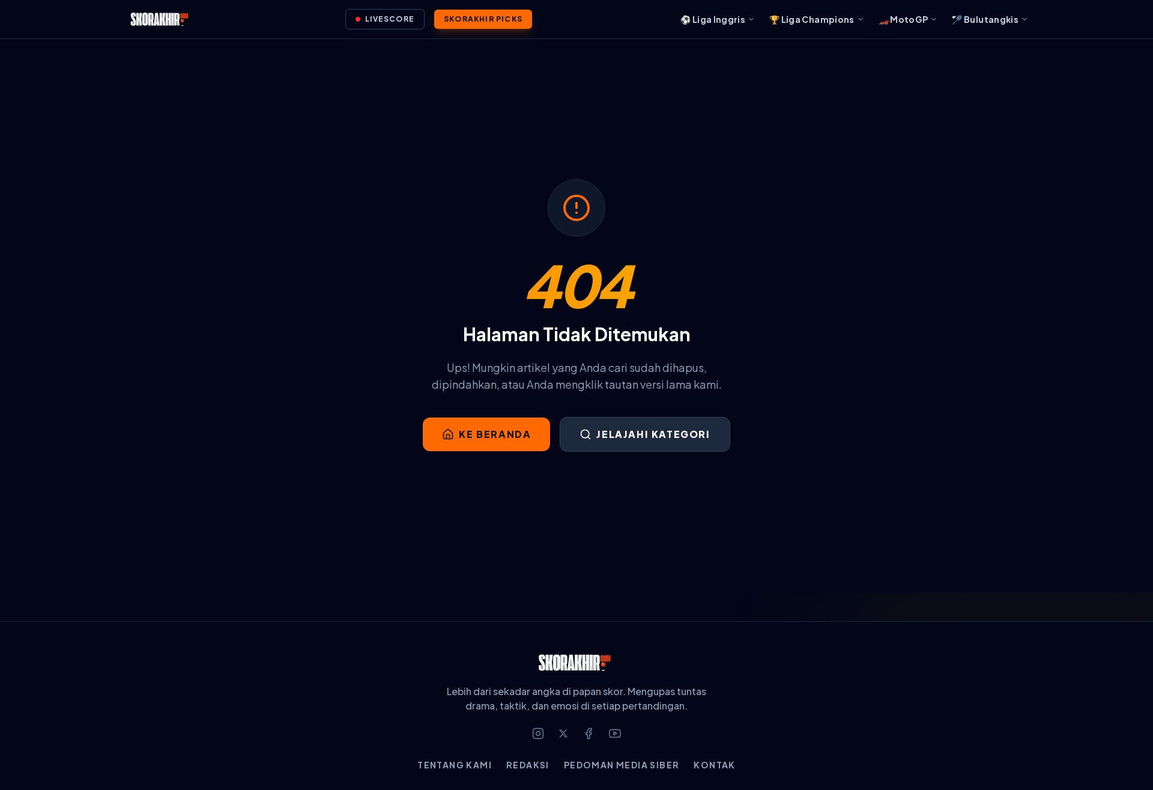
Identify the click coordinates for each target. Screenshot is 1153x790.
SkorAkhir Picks (483, 18)
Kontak (714, 764)
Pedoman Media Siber (622, 764)
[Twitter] (563, 734)
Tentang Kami (454, 764)
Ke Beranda (495, 434)
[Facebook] (589, 734)
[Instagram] (538, 734)
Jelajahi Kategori (653, 434)
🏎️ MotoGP (903, 19)
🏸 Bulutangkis (985, 19)
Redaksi (527, 764)
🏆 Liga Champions (812, 19)
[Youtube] (615, 734)
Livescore (389, 18)
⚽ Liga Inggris (712, 19)
